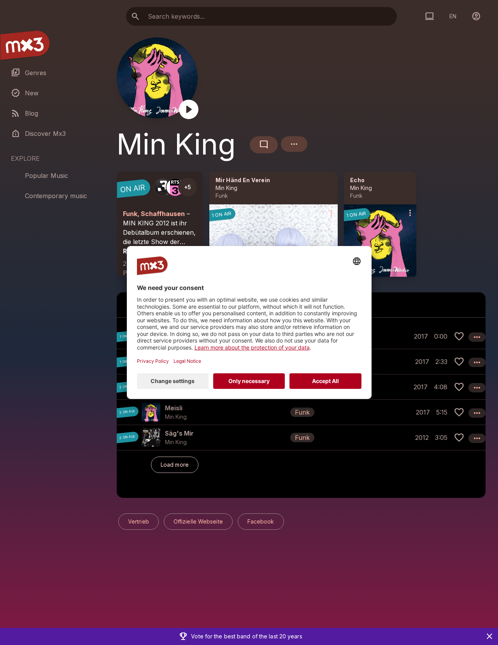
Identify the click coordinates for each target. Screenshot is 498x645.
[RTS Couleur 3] (175, 187)
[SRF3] (162, 187)
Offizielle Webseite (198, 521)
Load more (175, 464)
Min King (226, 188)
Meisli (173, 408)
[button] (301, 412)
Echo (357, 180)
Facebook (260, 521)
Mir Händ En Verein (243, 180)
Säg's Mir (179, 433)
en (452, 16)
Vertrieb (138, 521)
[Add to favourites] (459, 336)
